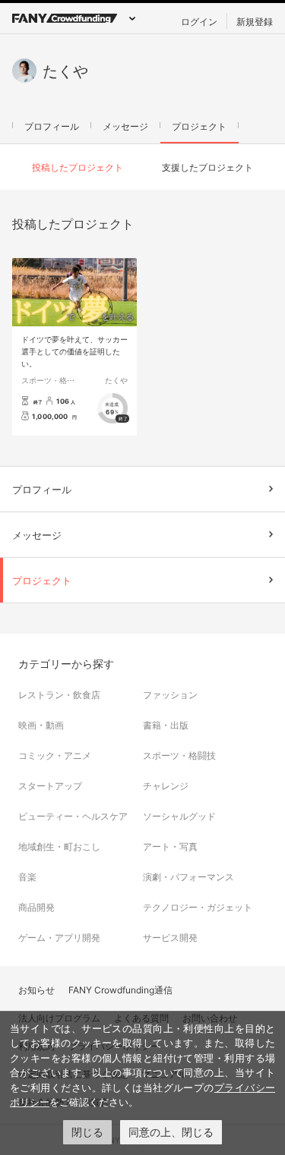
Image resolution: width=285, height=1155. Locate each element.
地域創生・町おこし (59, 846)
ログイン (199, 21)
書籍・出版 (165, 725)
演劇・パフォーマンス (188, 876)
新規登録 (254, 21)
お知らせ (36, 989)
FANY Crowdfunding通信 (120, 989)
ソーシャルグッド (179, 816)
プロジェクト (199, 126)
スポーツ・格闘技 (51, 380)
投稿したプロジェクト (77, 167)
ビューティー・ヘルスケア (73, 816)
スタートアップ (50, 785)
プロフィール (51, 126)
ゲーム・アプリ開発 (59, 937)
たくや (116, 380)
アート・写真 (170, 846)
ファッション (170, 694)
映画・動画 (41, 725)
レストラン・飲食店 (59, 694)
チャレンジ (165, 785)
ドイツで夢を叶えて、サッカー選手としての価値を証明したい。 (74, 351)
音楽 (27, 876)
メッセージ (125, 126)
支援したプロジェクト (207, 167)
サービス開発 (170, 937)
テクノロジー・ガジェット (197, 907)
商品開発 (36, 907)
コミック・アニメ (54, 755)
